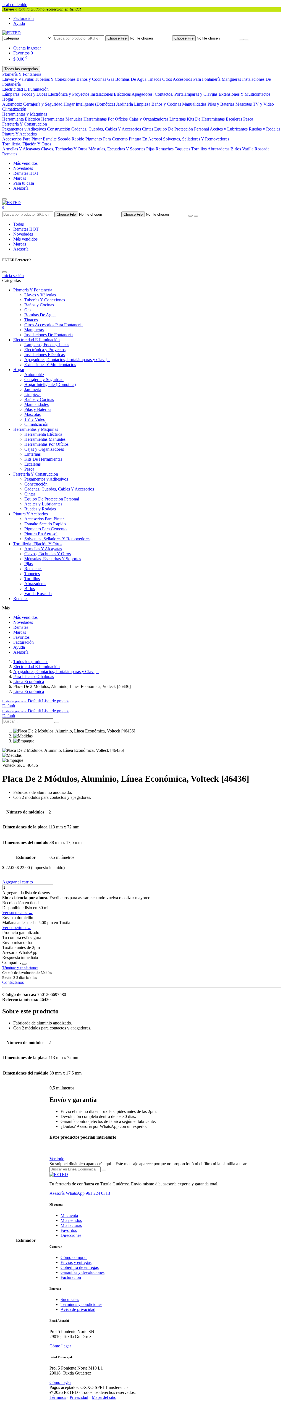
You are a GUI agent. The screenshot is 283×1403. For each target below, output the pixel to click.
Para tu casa (23, 183)
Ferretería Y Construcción (24, 124)
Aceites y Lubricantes (229, 129)
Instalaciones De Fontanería (48, 334)
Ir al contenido (14, 4)
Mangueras (231, 79)
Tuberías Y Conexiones (55, 79)
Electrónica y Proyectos (68, 94)
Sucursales (70, 1299)
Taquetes (182, 149)
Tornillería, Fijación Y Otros (26, 144)
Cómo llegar (60, 1346)
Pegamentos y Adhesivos (24, 129)
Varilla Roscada (255, 149)
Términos (57, 1397)
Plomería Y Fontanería (21, 74)
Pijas (150, 149)
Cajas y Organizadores (148, 119)
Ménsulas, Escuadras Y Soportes (116, 149)
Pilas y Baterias (221, 104)
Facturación (23, 18)
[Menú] (4, 199)
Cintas (147, 129)
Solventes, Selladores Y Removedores (196, 139)
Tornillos (199, 149)
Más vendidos (25, 163)
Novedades (23, 168)
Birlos (235, 149)
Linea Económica (28, 681)
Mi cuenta (69, 1215)
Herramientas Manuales (61, 119)
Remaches (165, 149)
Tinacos (154, 79)
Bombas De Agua (130, 79)
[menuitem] (8, 705)
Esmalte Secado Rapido (63, 139)
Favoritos (21, 637)
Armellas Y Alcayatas (21, 149)
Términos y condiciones (81, 1304)
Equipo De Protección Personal (181, 129)
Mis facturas (71, 1225)
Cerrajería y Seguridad (42, 104)
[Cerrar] (4, 272)
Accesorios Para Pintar (22, 139)
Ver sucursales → (17, 912)
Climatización (14, 109)
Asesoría (20, 188)
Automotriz (12, 104)
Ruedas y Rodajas (264, 129)
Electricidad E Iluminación (25, 89)
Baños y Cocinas (91, 79)
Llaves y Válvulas (18, 79)
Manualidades (194, 104)
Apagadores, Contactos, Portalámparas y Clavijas (175, 94)
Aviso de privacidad (78, 1309)
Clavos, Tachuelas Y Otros (64, 149)
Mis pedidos (71, 1220)
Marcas (19, 178)
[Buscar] (247, 39)
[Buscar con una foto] (241, 39)
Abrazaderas (218, 149)
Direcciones (71, 1235)
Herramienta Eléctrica (21, 119)
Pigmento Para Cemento (106, 139)
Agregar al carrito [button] (17, 882)
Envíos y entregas (76, 1262)
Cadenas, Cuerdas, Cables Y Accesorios (106, 129)
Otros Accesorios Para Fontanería (191, 79)
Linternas (177, 119)
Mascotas (243, 104)
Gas (110, 79)
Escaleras (234, 119)
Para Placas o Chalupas (33, 676)
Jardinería (124, 104)
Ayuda (19, 23)
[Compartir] (24, 964)
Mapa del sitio (104, 1397)
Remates (9, 154)
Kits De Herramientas (206, 119)
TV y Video (263, 104)
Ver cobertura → (16, 927)
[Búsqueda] (56, 722)
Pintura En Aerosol (145, 139)
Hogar (7, 99)
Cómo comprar (74, 1257)
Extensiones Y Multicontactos (244, 94)
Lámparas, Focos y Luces (24, 94)
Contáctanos (13, 982)
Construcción (58, 129)
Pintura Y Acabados (19, 134)
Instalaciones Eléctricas (110, 94)
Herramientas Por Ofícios (105, 119)
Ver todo (56, 1158)
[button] (35, 700)
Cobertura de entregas (80, 1267)
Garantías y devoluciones (82, 1272)
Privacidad (79, 1397)
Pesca (248, 119)
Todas (18, 224)
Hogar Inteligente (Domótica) (89, 104)
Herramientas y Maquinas (24, 114)
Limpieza (142, 104)
